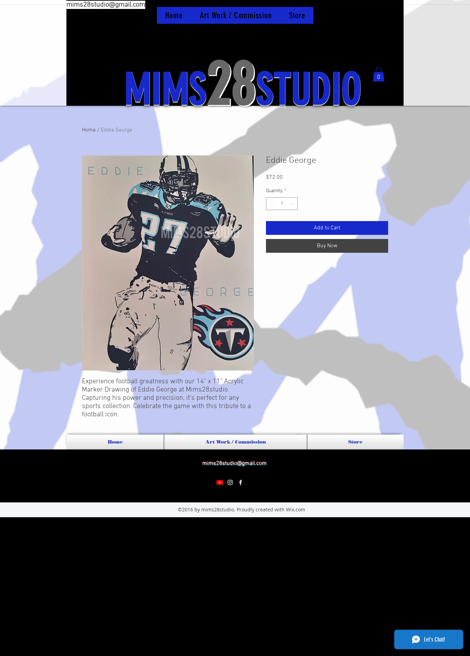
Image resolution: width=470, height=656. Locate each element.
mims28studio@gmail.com (105, 5)
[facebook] (240, 482)
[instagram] (230, 482)
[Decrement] (271, 204)
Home (89, 130)
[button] (379, 74)
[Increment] (292, 204)
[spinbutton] (282, 204)
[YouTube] (219, 482)
